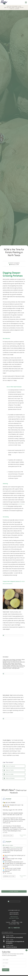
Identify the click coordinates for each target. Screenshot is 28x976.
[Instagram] (11, 928)
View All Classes (14, 8)
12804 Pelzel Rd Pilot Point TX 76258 (14, 917)
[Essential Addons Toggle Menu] (26, 2)
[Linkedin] (17, 928)
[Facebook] (9, 928)
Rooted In (9, 583)
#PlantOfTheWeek (15, 847)
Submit (5, 969)
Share (22, 836)
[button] (14, 766)
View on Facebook (23, 835)
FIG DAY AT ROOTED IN (11, 947)
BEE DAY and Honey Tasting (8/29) (14, 7)
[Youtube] (15, 928)
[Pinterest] (19, 928)
